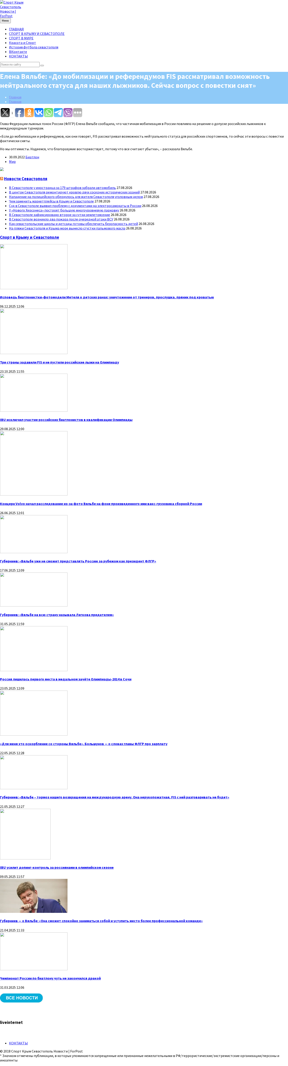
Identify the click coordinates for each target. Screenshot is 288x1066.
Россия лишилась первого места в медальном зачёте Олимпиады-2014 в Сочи (65, 679)
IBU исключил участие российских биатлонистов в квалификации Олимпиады (66, 419)
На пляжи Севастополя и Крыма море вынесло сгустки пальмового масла (67, 228)
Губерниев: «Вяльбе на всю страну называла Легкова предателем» (57, 614)
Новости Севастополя (25, 178)
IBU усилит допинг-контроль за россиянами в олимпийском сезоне (57, 867)
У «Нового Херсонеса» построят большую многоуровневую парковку (64, 210)
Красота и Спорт (22, 42)
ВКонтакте (18, 51)
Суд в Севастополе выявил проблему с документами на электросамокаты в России (75, 205)
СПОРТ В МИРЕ (21, 38)
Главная (15, 97)
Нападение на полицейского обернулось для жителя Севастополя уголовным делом (76, 196)
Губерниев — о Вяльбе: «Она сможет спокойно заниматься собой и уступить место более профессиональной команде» (101, 920)
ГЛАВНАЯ (16, 29)
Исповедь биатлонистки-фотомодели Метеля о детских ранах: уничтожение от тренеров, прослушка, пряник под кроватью (107, 297)
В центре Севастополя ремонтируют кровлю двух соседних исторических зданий (74, 192)
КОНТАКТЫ (18, 56)
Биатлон (32, 157)
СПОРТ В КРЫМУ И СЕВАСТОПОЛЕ (37, 33)
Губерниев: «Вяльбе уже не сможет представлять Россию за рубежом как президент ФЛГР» (78, 561)
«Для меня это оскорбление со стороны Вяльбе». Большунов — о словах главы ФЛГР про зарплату (83, 743)
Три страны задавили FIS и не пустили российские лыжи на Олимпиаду (59, 362)
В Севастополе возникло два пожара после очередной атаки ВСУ (61, 219)
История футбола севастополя (33, 47)
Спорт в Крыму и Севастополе (29, 237)
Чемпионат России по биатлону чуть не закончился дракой (50, 978)
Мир (12, 161)
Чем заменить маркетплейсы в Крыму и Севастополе (51, 201)
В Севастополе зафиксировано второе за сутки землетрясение (59, 214)
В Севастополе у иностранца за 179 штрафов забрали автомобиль (62, 187)
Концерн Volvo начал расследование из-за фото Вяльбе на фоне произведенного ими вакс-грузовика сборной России (101, 503)
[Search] (42, 65)
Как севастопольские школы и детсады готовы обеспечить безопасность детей (73, 223)
